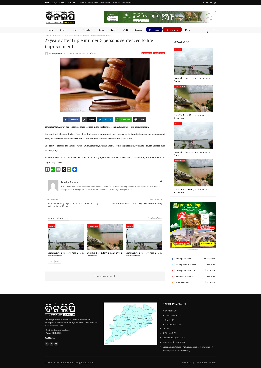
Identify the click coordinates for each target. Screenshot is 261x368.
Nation (113, 30)
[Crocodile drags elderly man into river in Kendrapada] (105, 237)
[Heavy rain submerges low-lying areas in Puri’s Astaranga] (66, 237)
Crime (101, 30)
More (187, 30)
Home (50, 30)
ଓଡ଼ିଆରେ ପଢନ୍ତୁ (172, 30)
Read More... (50, 337)
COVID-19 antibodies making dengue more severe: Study (137, 203)
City (74, 30)
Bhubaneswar (147, 53)
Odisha (63, 30)
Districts (86, 30)
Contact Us (116, 2)
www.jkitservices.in (206, 362)
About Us (83, 2)
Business (138, 30)
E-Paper (155, 30)
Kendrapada (93, 226)
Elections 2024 (127, 2)
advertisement (105, 2)
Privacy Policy (93, 2)
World (125, 30)
